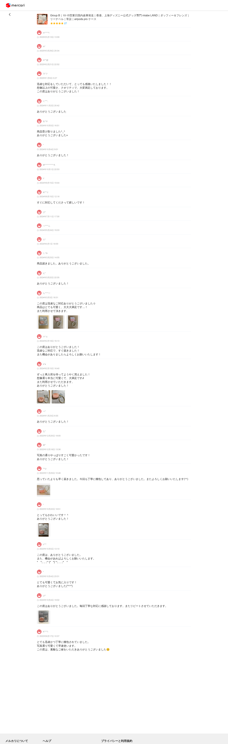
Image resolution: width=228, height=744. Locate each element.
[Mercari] (15, 5)
